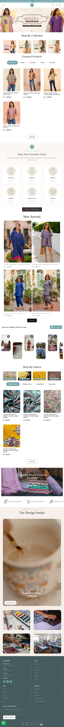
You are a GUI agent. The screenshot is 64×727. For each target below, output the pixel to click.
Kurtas (36, 673)
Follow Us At (57, 327)
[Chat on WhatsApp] (3, 723)
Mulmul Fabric (40, 384)
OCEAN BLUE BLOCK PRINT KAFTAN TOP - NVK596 (45, 264)
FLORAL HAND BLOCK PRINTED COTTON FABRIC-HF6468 (11, 416)
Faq (4, 701)
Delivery (37, 695)
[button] (3, 5)
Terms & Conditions (40, 701)
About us (5, 689)
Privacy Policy (38, 698)
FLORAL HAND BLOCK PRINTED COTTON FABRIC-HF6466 (51, 416)
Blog (4, 695)
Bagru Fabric (52, 384)
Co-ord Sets (33, 62)
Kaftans (23, 62)
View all (32, 320)
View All (32, 137)
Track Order (6, 698)
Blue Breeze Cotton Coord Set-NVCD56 (13, 313)
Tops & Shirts (12, 62)
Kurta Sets (52, 62)
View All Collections (32, 209)
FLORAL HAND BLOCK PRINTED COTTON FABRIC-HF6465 (11, 450)
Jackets (36, 676)
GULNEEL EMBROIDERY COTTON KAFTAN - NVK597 (17, 264)
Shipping (37, 689)
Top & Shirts (38, 670)
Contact (5, 692)
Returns (36, 692)
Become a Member (9, 717)
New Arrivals (38, 664)
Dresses (43, 62)
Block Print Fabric (12, 384)
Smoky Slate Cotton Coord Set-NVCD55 (41, 313)
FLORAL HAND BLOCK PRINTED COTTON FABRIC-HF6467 (31, 416)
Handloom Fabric (27, 384)
